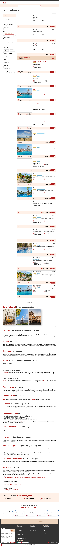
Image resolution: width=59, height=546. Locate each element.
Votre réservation (32, 533)
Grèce (3, 482)
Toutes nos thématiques (6, 490)
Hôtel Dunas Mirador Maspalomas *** (29, 477)
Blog (17, 529)
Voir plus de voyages (29, 302)
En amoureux (4, 484)
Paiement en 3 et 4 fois (33, 530)
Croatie (11, 482)
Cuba (3, 489)
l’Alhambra (33, 399)
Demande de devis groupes (33, 531)
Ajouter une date (31, 5)
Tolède (4, 399)
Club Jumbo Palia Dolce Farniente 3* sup (18, 477)
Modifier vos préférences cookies (21, 538)
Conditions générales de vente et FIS (22, 535)
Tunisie (7, 482)
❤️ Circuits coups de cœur (46, 527)
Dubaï (17, 489)
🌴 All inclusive (45, 530)
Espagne (20, 5)
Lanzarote (30, 421)
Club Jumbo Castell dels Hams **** (8, 477)
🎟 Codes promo (45, 533)
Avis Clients (18, 531)
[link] (52, 3)
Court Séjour (19, 484)
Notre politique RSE (19, 533)
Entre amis (7, 484)
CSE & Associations (19, 530)
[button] (56, 326)
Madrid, (4, 365)
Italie (5, 482)
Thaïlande (12, 489)
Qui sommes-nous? (19, 526)
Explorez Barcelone (5, 372)
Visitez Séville (4, 380)
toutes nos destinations (13, 490)
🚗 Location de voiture (46, 531)
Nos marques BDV (19, 527)
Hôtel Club (11, 484)
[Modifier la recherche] (40, 5)
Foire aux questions (32, 526)
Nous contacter (32, 527)
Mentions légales (19, 537)
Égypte (15, 489)
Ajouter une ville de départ (25, 5)
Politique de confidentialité (20, 534)
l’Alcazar (44, 380)
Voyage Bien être (15, 484)
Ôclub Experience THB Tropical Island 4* (40, 477)
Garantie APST (32, 529)
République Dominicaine (7, 489)
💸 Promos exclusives (46, 529)
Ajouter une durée (37, 5)
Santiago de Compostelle (24, 421)
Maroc (9, 482)
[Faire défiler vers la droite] (57, 326)
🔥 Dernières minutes (46, 526)
